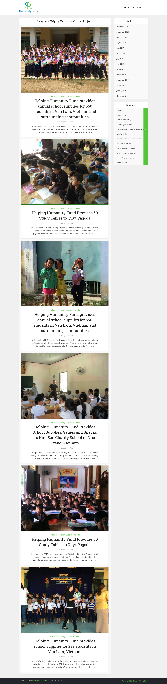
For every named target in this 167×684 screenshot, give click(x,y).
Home (126, 7)
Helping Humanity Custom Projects (65, 96)
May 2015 (120, 85)
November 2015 (122, 75)
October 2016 (121, 53)
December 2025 (122, 27)
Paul (71, 122)
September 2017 (122, 37)
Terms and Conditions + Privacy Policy (135, 681)
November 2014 (122, 96)
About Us (137, 7)
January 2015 (121, 91)
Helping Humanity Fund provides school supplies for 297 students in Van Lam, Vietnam (65, 646)
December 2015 (122, 69)
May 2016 (120, 64)
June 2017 (120, 48)
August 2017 (121, 43)
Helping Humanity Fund (39, 680)
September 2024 (122, 32)
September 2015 (122, 80)
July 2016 (119, 59)
